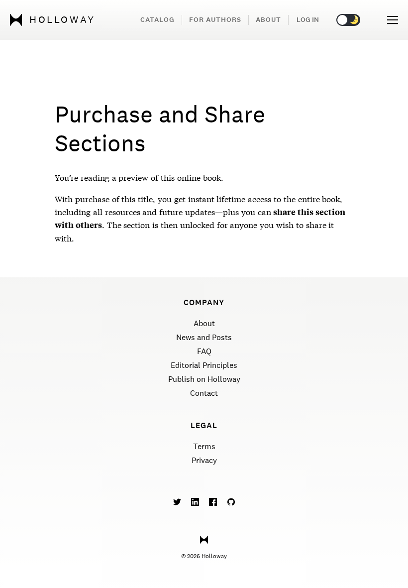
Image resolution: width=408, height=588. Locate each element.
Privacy (204, 460)
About (268, 19)
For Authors (215, 19)
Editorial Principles (204, 365)
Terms (204, 446)
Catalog (157, 19)
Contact (204, 393)
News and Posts (204, 337)
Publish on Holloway (204, 379)
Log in (308, 19)
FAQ (204, 351)
